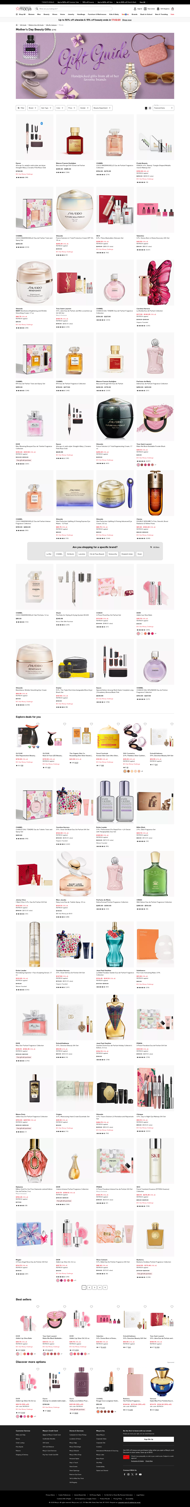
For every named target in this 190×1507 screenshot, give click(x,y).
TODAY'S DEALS (48, 2)
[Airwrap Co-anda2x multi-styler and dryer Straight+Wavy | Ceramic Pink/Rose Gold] (34, 137)
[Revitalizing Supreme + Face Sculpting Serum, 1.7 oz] (34, 944)
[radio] (138, 465)
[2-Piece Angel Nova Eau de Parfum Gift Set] (34, 1234)
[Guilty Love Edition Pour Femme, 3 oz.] (81, 1382)
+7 (155, 465)
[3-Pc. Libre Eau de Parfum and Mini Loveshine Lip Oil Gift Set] (75, 283)
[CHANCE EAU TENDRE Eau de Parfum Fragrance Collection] (115, 283)
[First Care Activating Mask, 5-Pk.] (155, 944)
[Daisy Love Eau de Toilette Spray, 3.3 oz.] (75, 874)
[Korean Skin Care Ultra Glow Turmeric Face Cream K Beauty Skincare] (108, 736)
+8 (142, 771)
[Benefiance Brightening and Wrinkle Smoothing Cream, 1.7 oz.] (34, 283)
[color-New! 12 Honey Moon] (142, 464)
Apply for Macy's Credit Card (52, 1435)
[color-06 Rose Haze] (152, 464)
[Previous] (18, 137)
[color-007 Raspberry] (152, 633)
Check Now (149, 1461)
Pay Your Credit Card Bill (50, 1454)
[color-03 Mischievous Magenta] (149, 464)
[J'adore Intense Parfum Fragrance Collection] (75, 1161)
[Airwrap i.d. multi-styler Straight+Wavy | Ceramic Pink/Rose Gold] (75, 418)
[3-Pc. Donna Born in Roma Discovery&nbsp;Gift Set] (155, 210)
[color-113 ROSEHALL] (108, 1411)
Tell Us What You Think (76, 1478)
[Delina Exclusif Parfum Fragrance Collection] (115, 874)
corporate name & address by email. (129, 1502)
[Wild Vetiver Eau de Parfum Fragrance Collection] (155, 874)
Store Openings (74, 1470)
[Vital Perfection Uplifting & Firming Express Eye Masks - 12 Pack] (75, 493)
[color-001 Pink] (138, 633)
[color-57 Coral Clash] (48, 1354)
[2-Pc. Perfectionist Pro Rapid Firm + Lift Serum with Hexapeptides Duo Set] (115, 801)
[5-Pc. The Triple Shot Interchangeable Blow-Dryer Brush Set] (75, 662)
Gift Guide (23, 25)
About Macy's (100, 1435)
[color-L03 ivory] (132, 771)
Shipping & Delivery (22, 1454)
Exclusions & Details (137, 1461)
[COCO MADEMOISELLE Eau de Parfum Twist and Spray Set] (34, 210)
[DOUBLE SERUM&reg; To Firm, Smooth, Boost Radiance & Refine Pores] (155, 493)
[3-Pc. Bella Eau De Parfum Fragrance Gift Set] (115, 1234)
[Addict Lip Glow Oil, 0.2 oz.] (75, 1234)
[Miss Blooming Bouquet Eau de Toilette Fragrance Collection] (34, 418)
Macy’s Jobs (100, 1454)
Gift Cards (46, 1443)
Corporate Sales (101, 1439)
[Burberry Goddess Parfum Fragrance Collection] (155, 1234)
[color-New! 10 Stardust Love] (138, 464)
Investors (99, 1447)
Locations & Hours (75, 1439)
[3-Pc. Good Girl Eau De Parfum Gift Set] (75, 944)
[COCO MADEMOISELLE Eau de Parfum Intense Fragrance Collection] (34, 493)
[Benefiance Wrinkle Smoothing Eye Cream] (34, 662)
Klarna (18, 1439)
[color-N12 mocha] (128, 771)
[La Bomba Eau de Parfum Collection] (155, 283)
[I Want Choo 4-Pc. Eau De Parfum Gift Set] (34, 874)
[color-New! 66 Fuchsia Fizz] (145, 464)
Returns (18, 1450)
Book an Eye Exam (75, 1474)
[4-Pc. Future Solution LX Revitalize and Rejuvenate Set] (115, 1088)
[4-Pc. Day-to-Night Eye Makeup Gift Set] (155, 1088)
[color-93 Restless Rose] (58, 1354)
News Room (100, 1458)
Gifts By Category (51, 25)
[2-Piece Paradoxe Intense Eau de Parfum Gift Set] (115, 1161)
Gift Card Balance (48, 1447)
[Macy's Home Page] (23, 9)
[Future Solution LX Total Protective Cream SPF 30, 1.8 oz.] (75, 210)
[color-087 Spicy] (85, 1354)
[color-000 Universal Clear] (142, 633)
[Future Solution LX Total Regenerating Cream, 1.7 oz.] (115, 418)
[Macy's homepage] (17, 25)
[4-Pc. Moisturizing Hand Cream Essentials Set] (75, 1088)
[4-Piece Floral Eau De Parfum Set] (115, 587)
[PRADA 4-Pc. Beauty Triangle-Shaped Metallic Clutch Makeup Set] (155, 137)
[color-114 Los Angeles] (112, 1411)
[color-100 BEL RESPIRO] (98, 1411)
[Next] (51, 137)
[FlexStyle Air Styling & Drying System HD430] (75, 587)
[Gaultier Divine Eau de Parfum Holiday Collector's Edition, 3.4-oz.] (115, 1017)
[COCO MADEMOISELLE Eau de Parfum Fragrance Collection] (115, 137)
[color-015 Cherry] (72, 1280)
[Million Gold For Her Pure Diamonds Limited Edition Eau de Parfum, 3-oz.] (34, 1161)
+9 (155, 633)
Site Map (99, 1462)
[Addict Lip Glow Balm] (155, 587)
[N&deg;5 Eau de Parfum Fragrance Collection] (75, 355)
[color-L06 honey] (139, 771)
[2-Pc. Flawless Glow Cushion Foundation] (135, 736)
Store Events (73, 1466)
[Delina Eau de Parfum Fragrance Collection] (155, 355)
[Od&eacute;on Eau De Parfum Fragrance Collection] (34, 1088)
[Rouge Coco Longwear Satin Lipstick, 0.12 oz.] (108, 1382)
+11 (75, 1280)
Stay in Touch (73, 1462)
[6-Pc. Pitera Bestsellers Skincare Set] (115, 210)
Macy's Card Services (49, 1450)
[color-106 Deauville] (101, 1411)
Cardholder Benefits (49, 1439)
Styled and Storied (102, 1470)
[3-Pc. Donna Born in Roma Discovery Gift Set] (108, 1319)
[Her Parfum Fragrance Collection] (135, 1382)
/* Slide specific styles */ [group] (67, 57)
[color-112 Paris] (105, 1411)
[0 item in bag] (172, 9)
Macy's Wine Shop (75, 1454)
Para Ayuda (19, 1447)
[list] (95, 66)
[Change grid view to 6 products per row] (150, 108)
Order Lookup (20, 1443)
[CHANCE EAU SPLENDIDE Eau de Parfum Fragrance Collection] (155, 662)
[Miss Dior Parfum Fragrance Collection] (34, 1017)
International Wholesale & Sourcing (107, 1450)
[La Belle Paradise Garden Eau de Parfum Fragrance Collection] (115, 944)
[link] (34, 170)
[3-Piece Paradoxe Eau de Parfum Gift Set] (155, 1017)
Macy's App (73, 1443)
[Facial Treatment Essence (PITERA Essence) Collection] (155, 1161)
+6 (115, 1411)
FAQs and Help (20, 1435)
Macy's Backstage (75, 1447)
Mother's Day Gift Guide (36, 25)
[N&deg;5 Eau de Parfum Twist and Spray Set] (34, 355)
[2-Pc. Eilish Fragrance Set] (155, 801)
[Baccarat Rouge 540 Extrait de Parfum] (75, 137)
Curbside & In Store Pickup (77, 1435)
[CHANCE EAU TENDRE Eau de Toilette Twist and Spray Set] (34, 801)
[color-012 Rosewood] (68, 1280)
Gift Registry (73, 1482)
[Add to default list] (38, 724)
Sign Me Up (148, 1439)
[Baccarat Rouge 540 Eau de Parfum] (115, 355)
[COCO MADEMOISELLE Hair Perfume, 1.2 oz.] (34, 587)
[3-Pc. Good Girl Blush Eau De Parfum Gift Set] (75, 801)
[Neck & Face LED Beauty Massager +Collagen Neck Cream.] (55, 736)
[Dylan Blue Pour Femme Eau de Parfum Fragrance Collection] (162, 1382)
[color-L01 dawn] (135, 771)
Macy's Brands (74, 1450)
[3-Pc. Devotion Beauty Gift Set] (162, 736)
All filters (156, 547)
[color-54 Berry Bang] (51, 1354)
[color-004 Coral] (145, 633)
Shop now (126, 20)
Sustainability (100, 1466)
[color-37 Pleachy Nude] (55, 1354)
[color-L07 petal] (125, 771)
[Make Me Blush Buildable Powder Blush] (155, 418)
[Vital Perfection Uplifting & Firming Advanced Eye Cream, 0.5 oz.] (115, 493)
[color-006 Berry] (149, 633)
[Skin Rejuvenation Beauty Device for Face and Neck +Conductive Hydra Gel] (28, 736)
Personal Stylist (74, 1458)
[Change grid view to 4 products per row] (146, 108)
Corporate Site (100, 1443)
